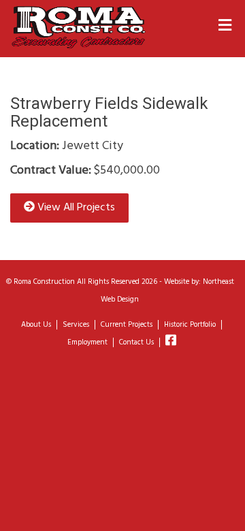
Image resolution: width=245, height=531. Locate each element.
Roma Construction (44, 282)
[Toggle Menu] (225, 26)
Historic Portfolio (190, 325)
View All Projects (75, 207)
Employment (87, 342)
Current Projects (126, 325)
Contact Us (136, 342)
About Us (36, 325)
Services (76, 325)
